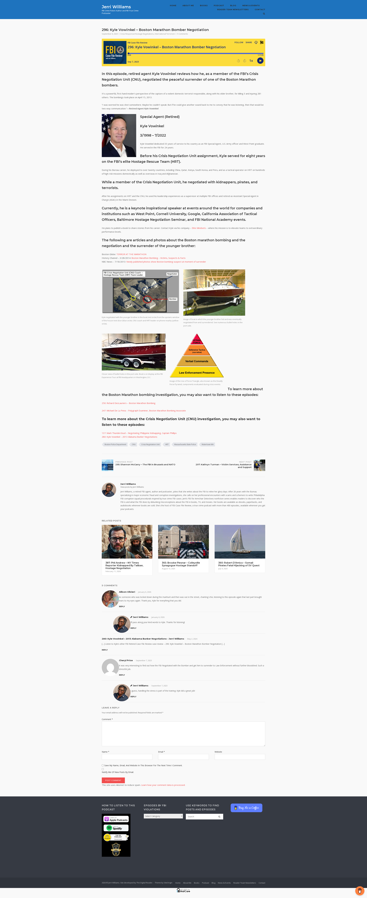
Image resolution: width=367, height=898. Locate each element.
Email (161, 751)
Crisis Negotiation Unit (150, 444)
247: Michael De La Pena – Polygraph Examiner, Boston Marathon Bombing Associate (144, 410)
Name (105, 751)
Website (218, 751)
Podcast (219, 5)
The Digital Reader (144, 882)
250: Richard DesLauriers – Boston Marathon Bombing (128, 403)
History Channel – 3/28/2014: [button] (144, 257)
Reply (122, 606)
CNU (134, 444)
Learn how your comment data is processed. (163, 785)
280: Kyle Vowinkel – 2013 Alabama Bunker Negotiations (129, 436)
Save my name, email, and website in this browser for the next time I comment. (143, 765)
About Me (188, 5)
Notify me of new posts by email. (118, 772)
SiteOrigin (168, 882)
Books (204, 5)
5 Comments (182, 34)
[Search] (219, 816)
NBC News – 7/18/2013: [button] (154, 261)
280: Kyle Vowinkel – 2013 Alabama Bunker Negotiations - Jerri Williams (143, 638)
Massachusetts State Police (185, 444)
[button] (183, 414)
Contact (260, 9)
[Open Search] (264, 14)
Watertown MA (208, 444)
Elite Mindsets (199, 228)
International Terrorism (165, 34)
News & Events (251, 5)
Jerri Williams (116, 6)
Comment (107, 719)
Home (173, 5)
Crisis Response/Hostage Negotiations (137, 34)
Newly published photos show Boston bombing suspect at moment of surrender (166, 261)
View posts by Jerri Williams (132, 487)
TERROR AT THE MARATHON (131, 254)
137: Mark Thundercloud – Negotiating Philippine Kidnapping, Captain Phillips (139, 433)
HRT (167, 444)
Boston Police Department (115, 444)
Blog (233, 5)
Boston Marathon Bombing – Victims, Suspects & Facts (158, 257)
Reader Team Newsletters (233, 9)
